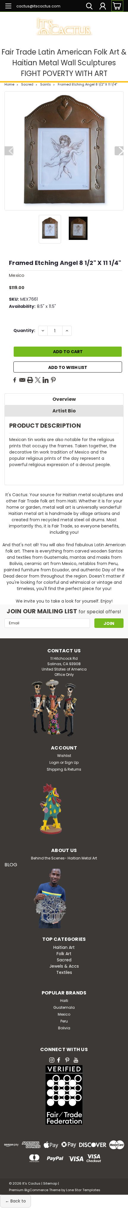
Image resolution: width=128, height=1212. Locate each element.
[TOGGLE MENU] (8, 6)
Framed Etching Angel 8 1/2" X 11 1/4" (87, 84)
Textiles (64, 972)
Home (9, 84)
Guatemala (64, 1007)
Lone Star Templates (83, 1190)
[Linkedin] (46, 380)
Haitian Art (64, 947)
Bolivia (64, 1028)
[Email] (22, 380)
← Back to (15, 1201)
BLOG (10, 864)
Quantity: (24, 330)
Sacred (27, 84)
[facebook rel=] (58, 1060)
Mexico (64, 1014)
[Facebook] (15, 380)
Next (119, 150)
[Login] (102, 7)
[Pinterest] (53, 380)
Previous (8, 150)
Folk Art (64, 954)
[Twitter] (38, 380)
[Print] (30, 380)
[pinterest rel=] (67, 1060)
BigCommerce (36, 1190)
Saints (45, 84)
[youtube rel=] (76, 1060)
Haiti (64, 1000)
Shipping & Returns (64, 769)
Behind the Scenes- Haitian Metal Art (64, 858)
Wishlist (64, 755)
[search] (89, 7)
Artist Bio (64, 410)
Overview (64, 399)
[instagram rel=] (51, 1060)
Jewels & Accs (64, 966)
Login (54, 762)
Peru (64, 1021)
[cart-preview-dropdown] (116, 5)
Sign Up (72, 762)
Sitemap (50, 1183)
